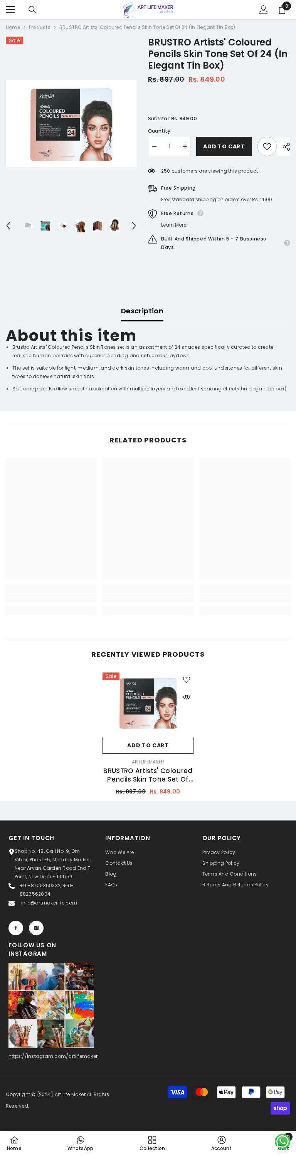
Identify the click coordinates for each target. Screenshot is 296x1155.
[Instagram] (36, 928)
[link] (51, 597)
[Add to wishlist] (267, 146)
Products (39, 27)
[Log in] (263, 9)
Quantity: (160, 131)
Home (13, 27)
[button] (8, 226)
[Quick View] (186, 697)
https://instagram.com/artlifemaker (53, 1056)
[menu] (10, 9)
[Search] (32, 9)
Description (142, 311)
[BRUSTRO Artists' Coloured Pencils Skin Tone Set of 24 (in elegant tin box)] (148, 702)
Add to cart (224, 146)
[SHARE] (283, 147)
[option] (71, 123)
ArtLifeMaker (148, 761)
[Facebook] (15, 928)
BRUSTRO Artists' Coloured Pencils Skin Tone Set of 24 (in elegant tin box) (148, 775)
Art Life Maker (70, 1094)
